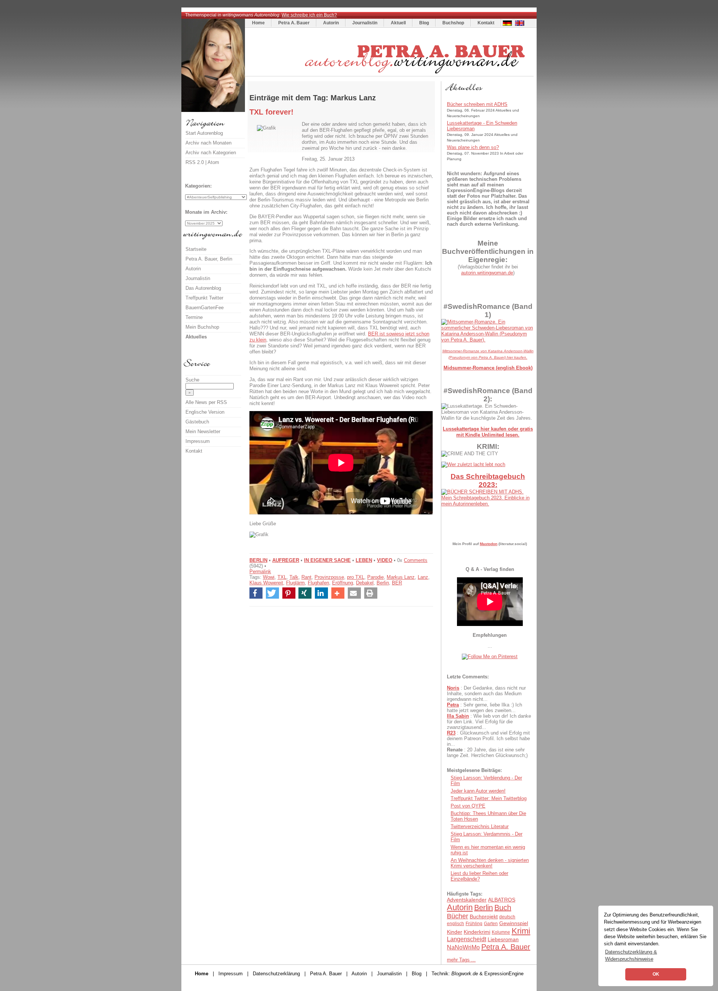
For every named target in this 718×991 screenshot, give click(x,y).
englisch (455, 923)
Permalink (260, 571)
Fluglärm (295, 583)
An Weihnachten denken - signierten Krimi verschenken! (490, 863)
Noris (453, 688)
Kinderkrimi (477, 932)
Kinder (454, 932)
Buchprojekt (484, 916)
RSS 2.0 (194, 162)
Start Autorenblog (204, 133)
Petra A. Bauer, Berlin (208, 259)
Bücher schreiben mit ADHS (477, 104)
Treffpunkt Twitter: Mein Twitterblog (489, 798)
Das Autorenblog (203, 288)
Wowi (268, 577)
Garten (491, 923)
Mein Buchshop (202, 327)
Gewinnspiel (513, 923)
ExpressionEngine (504, 973)
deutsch (507, 916)
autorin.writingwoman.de (487, 273)
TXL (281, 577)
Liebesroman (503, 939)
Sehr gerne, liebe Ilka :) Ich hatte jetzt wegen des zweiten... (484, 707)
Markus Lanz (401, 577)
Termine (194, 317)
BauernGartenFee (204, 307)
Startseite (195, 249)
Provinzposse (329, 577)
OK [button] (656, 974)
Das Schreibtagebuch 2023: (488, 480)
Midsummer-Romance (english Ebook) (488, 368)
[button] (256, 593)
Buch (502, 907)
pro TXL (355, 577)
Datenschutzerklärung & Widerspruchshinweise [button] (631, 955)
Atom (213, 162)
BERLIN (258, 560)
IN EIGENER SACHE (327, 560)
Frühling (474, 923)
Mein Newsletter (202, 431)
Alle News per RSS (206, 402)
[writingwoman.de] (390, 74)
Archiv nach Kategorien (210, 152)
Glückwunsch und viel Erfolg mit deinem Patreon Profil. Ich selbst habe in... (488, 738)
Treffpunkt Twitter (204, 298)
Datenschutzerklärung (276, 973)
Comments (415, 560)
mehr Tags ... (461, 960)
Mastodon (488, 544)
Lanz (423, 577)
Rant (306, 577)
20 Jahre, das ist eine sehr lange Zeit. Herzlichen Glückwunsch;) (487, 752)
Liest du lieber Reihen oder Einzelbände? (479, 876)
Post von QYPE (468, 806)
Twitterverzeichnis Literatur (480, 826)
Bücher (457, 916)
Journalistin (364, 23)
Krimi (521, 931)
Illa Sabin (458, 716)
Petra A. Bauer (294, 23)
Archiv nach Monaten (208, 143)
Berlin (383, 583)
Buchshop (453, 23)
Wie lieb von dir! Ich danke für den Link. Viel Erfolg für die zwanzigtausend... (489, 721)
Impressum (197, 441)
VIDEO (384, 560)
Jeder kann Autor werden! (478, 791)
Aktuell (398, 23)
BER (397, 583)
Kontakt (486, 23)
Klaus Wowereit (266, 583)
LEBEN (364, 560)
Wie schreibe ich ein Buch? (309, 15)
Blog (424, 23)
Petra (453, 705)
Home (258, 23)
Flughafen (318, 583)
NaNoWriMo (463, 947)
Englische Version (204, 412)
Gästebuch (197, 422)
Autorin (331, 23)
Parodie (375, 577)
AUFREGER (285, 560)
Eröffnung (342, 583)
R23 (451, 733)
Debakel (365, 583)
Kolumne (501, 932)
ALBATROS (501, 900)
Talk (293, 577)
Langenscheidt (466, 939)
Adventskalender (467, 900)
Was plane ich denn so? (473, 147)
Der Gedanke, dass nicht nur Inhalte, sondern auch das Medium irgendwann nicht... (486, 693)
